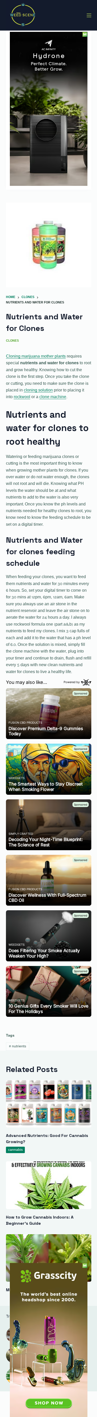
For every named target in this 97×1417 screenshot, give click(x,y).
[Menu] (89, 15)
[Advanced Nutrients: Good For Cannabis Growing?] (48, 1104)
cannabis (15, 1150)
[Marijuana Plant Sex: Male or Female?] (48, 1258)
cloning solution (38, 390)
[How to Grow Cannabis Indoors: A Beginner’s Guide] (48, 1185)
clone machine (52, 397)
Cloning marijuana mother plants (36, 357)
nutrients (17, 1046)
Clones (12, 340)
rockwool (22, 397)
